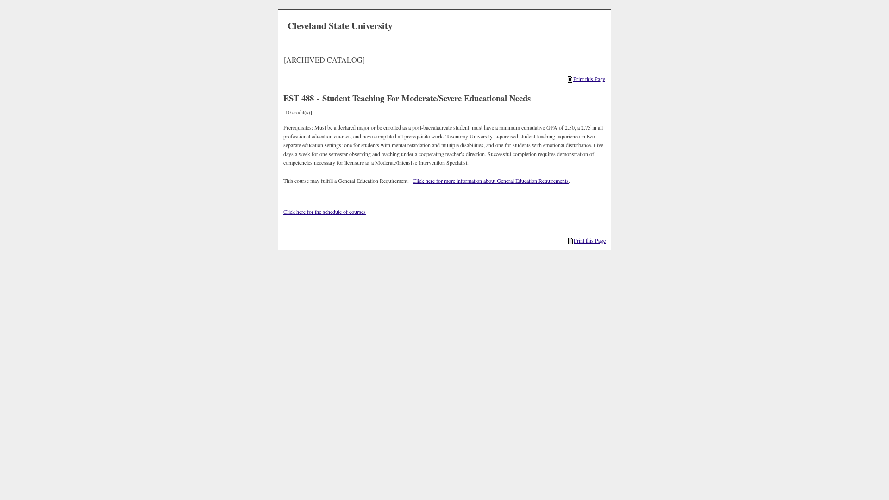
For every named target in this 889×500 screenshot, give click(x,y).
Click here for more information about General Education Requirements (491, 180)
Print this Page (589, 78)
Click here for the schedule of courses (324, 211)
